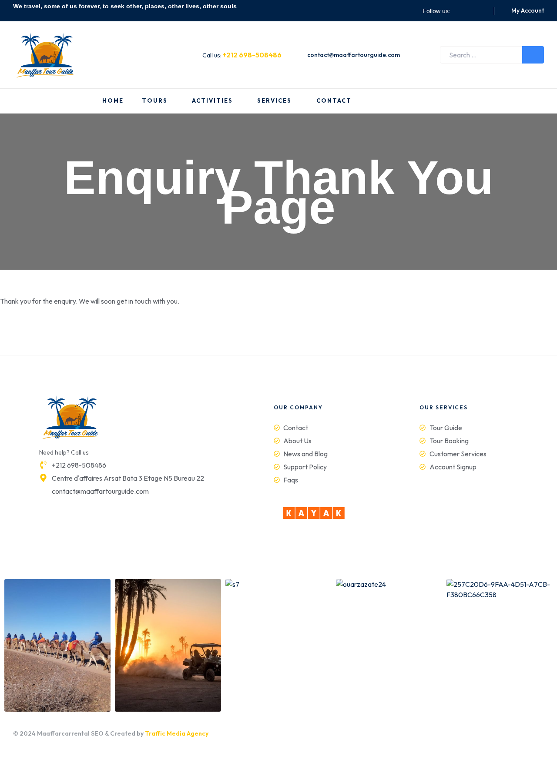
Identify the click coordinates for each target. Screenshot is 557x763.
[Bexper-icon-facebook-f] (460, 10)
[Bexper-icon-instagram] (470, 10)
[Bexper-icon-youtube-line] (481, 10)
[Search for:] (492, 54)
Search (533, 55)
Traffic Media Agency (176, 733)
